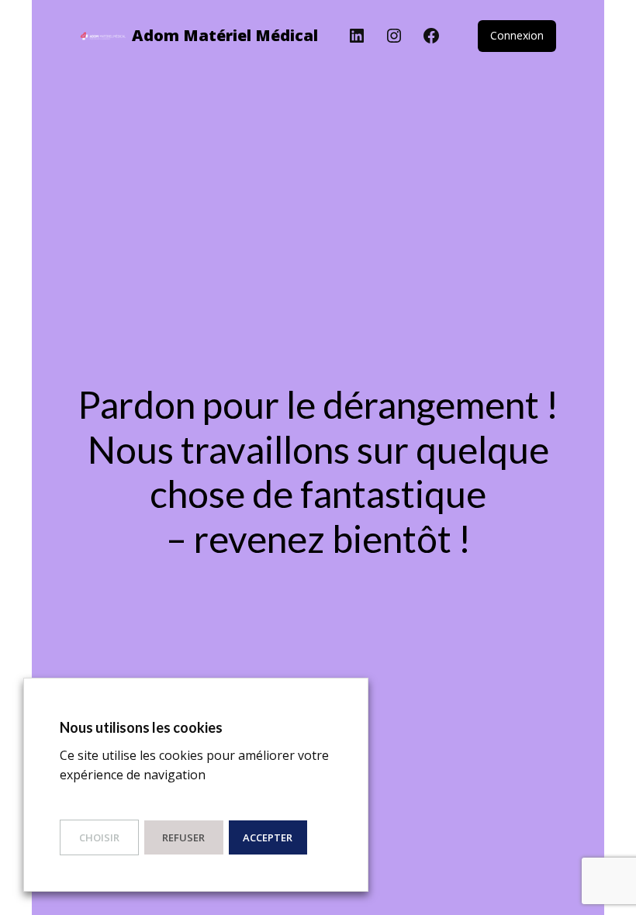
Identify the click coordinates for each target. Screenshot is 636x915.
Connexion (517, 35)
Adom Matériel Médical (225, 35)
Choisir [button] (99, 837)
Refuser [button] (183, 837)
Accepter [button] (267, 837)
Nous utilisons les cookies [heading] (141, 727)
